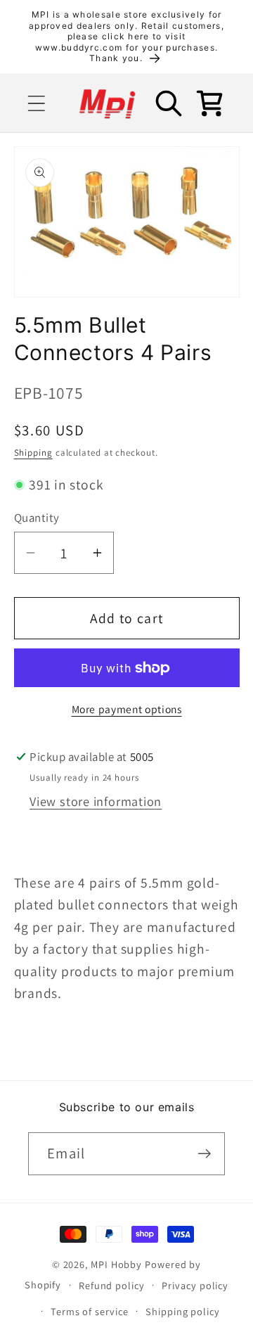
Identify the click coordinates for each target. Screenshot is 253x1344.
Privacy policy (195, 1285)
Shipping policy (182, 1311)
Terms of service (90, 1311)
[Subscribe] (204, 1153)
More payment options (127, 709)
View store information (96, 801)
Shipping (33, 453)
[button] (36, 104)
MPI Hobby (116, 1264)
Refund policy (112, 1285)
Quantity (37, 517)
